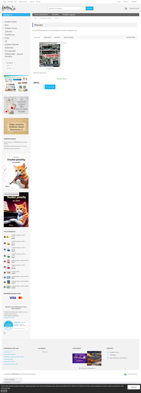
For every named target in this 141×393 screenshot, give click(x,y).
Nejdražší (57, 37)
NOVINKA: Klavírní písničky (12, 148)
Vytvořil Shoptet (132, 374)
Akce (9, 66)
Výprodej (32, 2)
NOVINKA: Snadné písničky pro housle (15, 146)
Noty (7, 25)
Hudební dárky (11, 21)
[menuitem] (41, 14)
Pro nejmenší (10, 51)
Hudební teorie (11, 28)
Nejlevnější (47, 37)
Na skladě (11, 63)
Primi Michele (50, 69)
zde (9, 388)
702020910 (113, 355)
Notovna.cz (45, 352)
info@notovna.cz (114, 352)
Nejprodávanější (68, 37)
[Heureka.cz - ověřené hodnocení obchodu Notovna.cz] (16, 325)
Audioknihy (9, 47)
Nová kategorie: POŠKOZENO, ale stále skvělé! (15, 142)
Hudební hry (10, 34)
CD (6, 41)
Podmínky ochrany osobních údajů (13, 357)
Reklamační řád (8, 359)
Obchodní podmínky (9, 354)
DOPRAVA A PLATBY (9, 362)
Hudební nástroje (12, 44)
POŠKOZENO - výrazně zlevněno (14, 55)
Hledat (89, 8)
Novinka (10, 68)
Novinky (38, 2)
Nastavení (4, 391)
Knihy (7, 38)
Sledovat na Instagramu (88, 368)
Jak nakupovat (8, 352)
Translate (17, 382)
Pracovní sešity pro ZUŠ (11, 364)
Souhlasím (134, 387)
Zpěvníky (8, 31)
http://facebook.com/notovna (118, 358)
